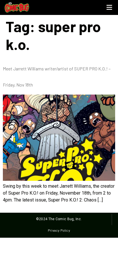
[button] (109, 7)
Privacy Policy (59, 230)
